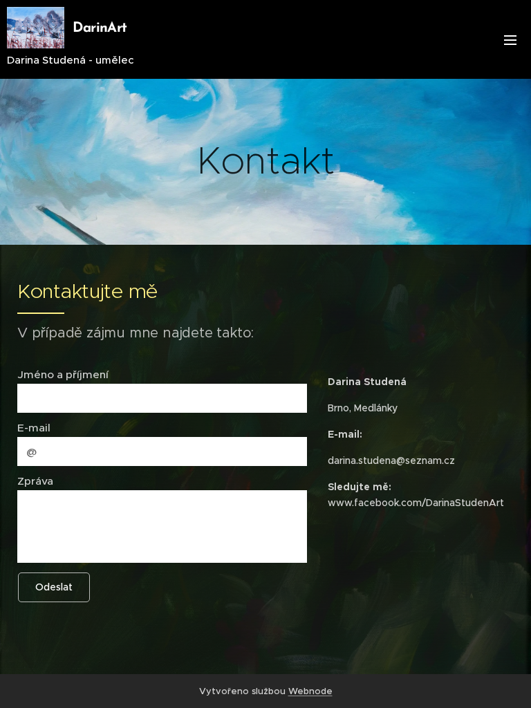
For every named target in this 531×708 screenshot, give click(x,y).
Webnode (310, 691)
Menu (510, 39)
